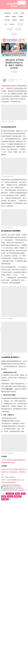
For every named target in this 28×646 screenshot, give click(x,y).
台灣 (10, 93)
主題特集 (21, 20)
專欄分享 (14, 20)
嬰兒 (23, 493)
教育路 (22, 13)
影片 (6, 24)
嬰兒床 (13, 88)
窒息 (3, 496)
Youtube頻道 (21, 490)
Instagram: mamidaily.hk (16, 488)
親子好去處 (7, 20)
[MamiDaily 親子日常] (14, 4)
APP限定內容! (7, 13)
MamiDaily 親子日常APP (15, 487)
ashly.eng (12, 79)
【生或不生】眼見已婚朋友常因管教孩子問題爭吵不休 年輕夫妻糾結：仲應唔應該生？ (14, 471)
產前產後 (7, 16)
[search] (25, 5)
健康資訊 (14, 16)
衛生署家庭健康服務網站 (8, 482)
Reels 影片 (12, 24)
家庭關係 (21, 16)
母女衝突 (5, 499)
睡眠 (8, 86)
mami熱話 (15, 13)
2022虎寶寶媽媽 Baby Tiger (15, 480)
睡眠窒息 (17, 496)
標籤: (3, 493)
